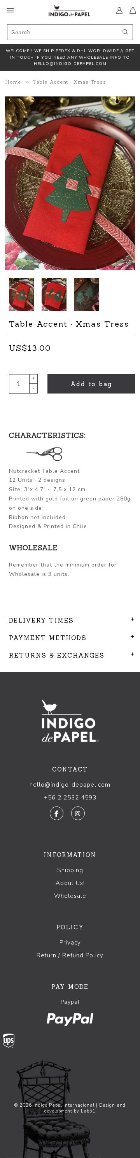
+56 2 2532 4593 (70, 797)
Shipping (70, 870)
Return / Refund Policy (70, 955)
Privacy (70, 942)
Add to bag (91, 384)
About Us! (70, 883)
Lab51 (88, 1111)
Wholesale (70, 896)
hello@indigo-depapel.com (70, 785)
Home (13, 82)
